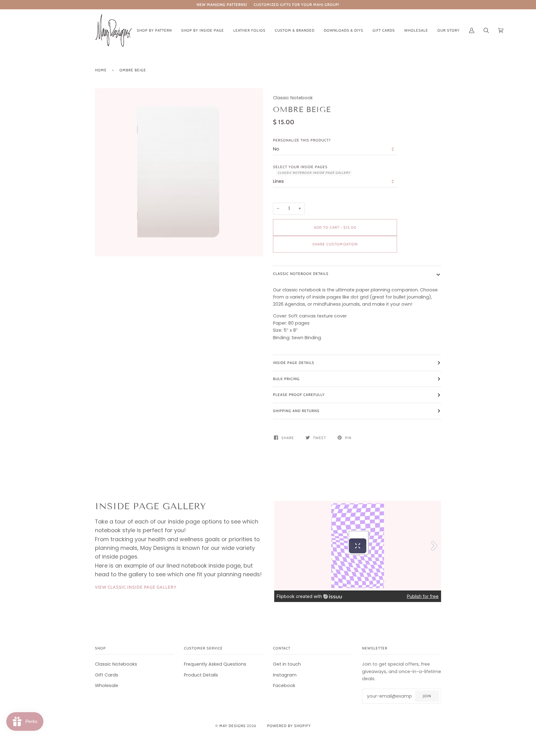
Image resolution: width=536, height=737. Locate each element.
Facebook (284, 685)
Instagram (285, 675)
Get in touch (287, 664)
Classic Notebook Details (300, 274)
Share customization (335, 244)
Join (427, 696)
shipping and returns (296, 411)
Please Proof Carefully (299, 395)
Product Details (201, 675)
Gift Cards (106, 675)
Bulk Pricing (286, 379)
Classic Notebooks (116, 664)
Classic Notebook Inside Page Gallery (314, 172)
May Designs (232, 726)
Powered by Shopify (289, 726)
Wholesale (106, 685)
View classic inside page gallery (135, 587)
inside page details (293, 363)
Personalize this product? (302, 140)
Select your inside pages (311, 170)
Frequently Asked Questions (215, 664)
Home (101, 70)
